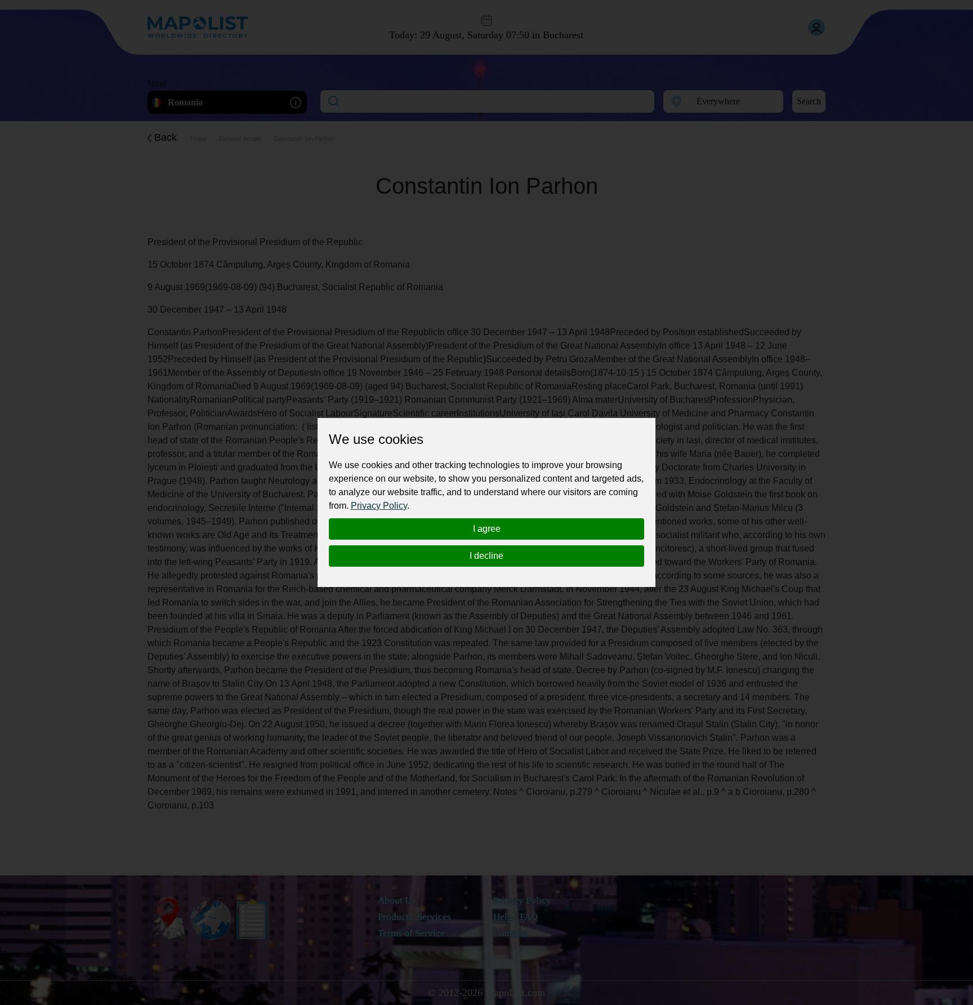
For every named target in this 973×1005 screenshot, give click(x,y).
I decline (486, 556)
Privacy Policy (379, 505)
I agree (487, 528)
